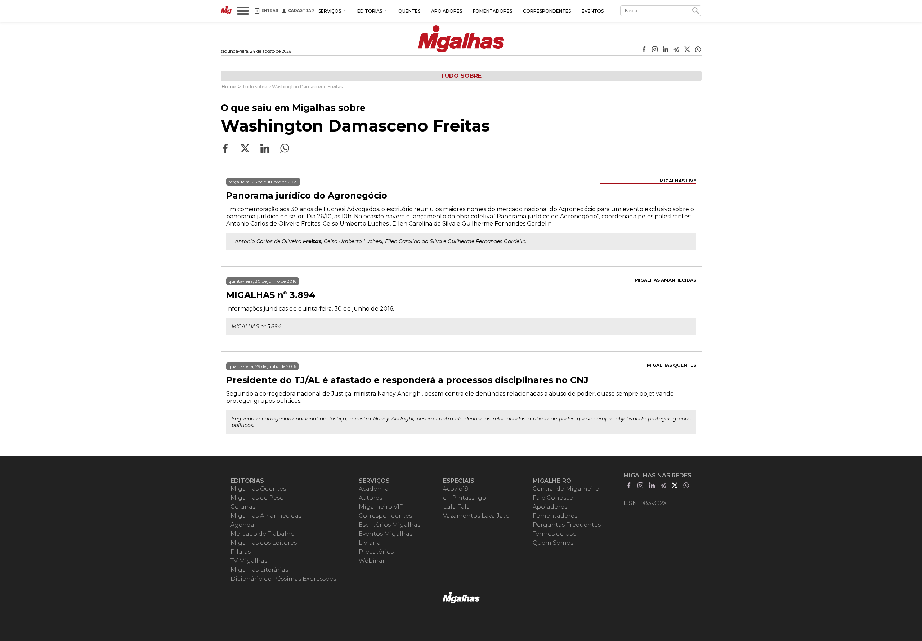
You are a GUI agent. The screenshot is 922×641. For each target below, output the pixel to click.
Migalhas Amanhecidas (665, 280)
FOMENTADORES (492, 11)
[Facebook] (644, 50)
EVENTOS (593, 11)
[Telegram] (676, 50)
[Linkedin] (665, 50)
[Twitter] (687, 50)
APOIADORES (446, 11)
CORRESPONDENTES (547, 11)
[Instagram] (654, 50)
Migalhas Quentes (671, 365)
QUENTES (409, 11)
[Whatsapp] (698, 50)
